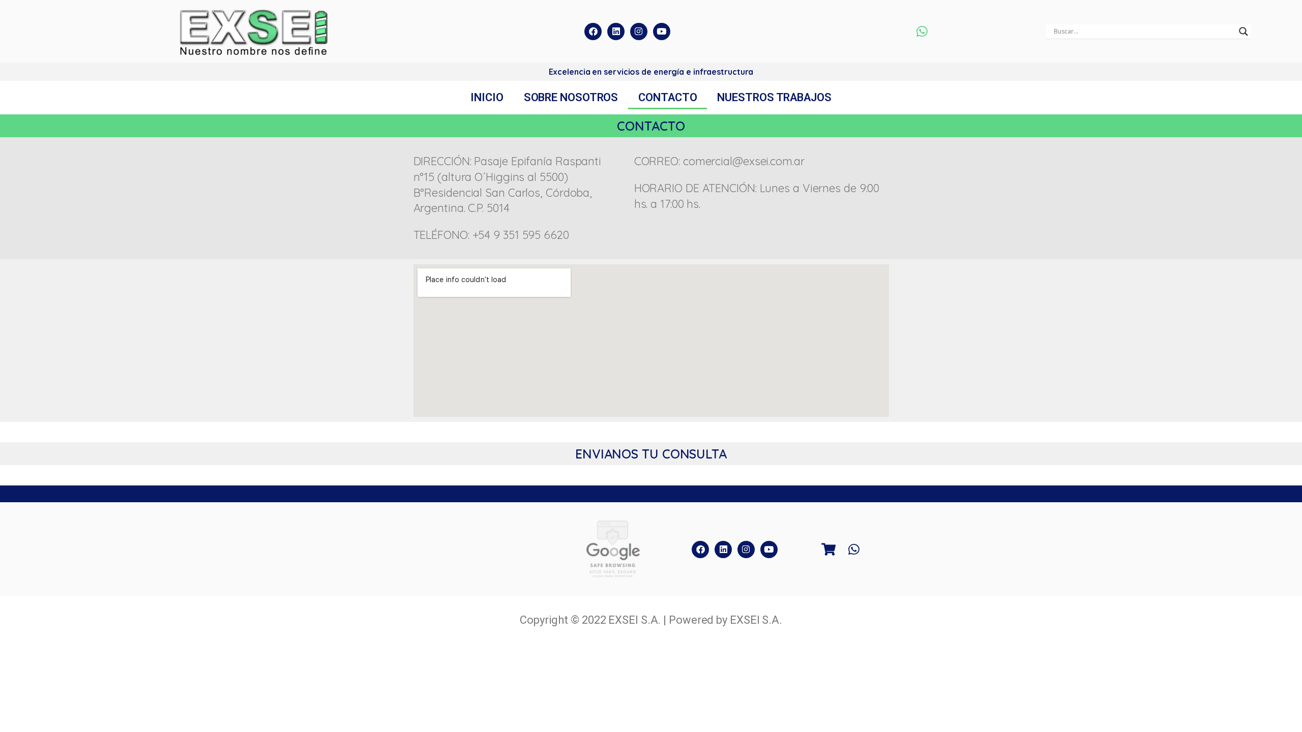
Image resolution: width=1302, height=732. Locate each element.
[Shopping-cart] (828, 549)
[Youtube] (661, 31)
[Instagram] (638, 31)
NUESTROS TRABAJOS (774, 97)
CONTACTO (667, 97)
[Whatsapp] (922, 31)
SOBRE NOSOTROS (571, 97)
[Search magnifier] (1243, 31)
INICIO (486, 97)
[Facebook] (593, 31)
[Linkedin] (616, 31)
